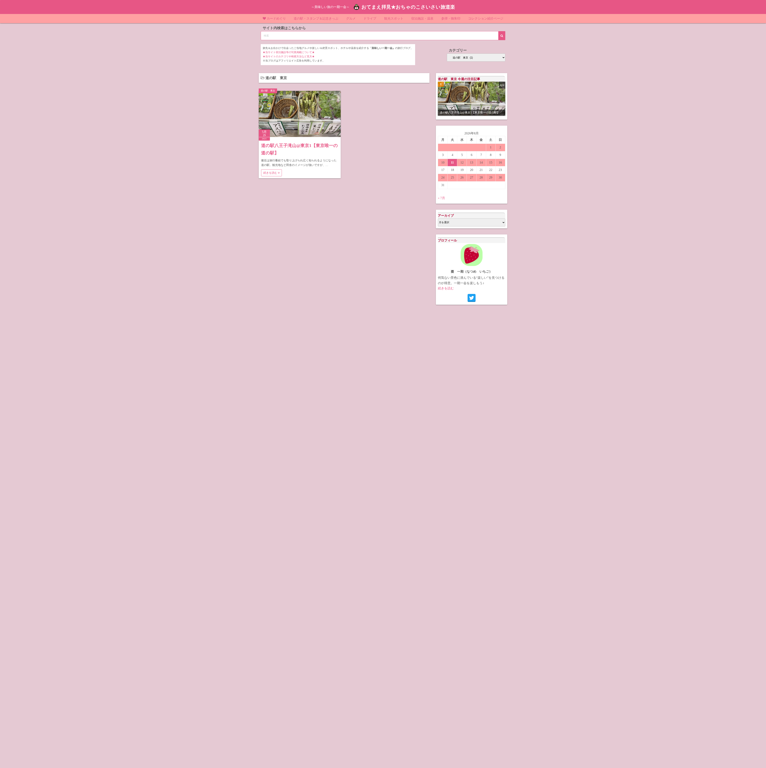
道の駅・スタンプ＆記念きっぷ (316, 18)
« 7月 (441, 198)
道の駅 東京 (268, 90)
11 (452, 162)
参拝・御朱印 (450, 18)
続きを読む (270, 172)
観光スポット (393, 18)
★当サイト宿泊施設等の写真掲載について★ (289, 52)
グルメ (351, 18)
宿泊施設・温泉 (422, 18)
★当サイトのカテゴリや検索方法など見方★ (289, 56)
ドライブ (369, 18)
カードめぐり (276, 18)
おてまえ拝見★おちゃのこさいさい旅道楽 (408, 7)
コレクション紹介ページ (485, 18)
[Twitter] (472, 298)
